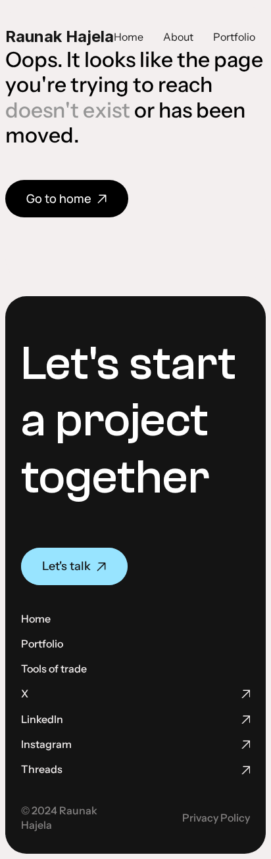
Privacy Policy (216, 817)
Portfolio (234, 36)
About (178, 36)
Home (128, 36)
